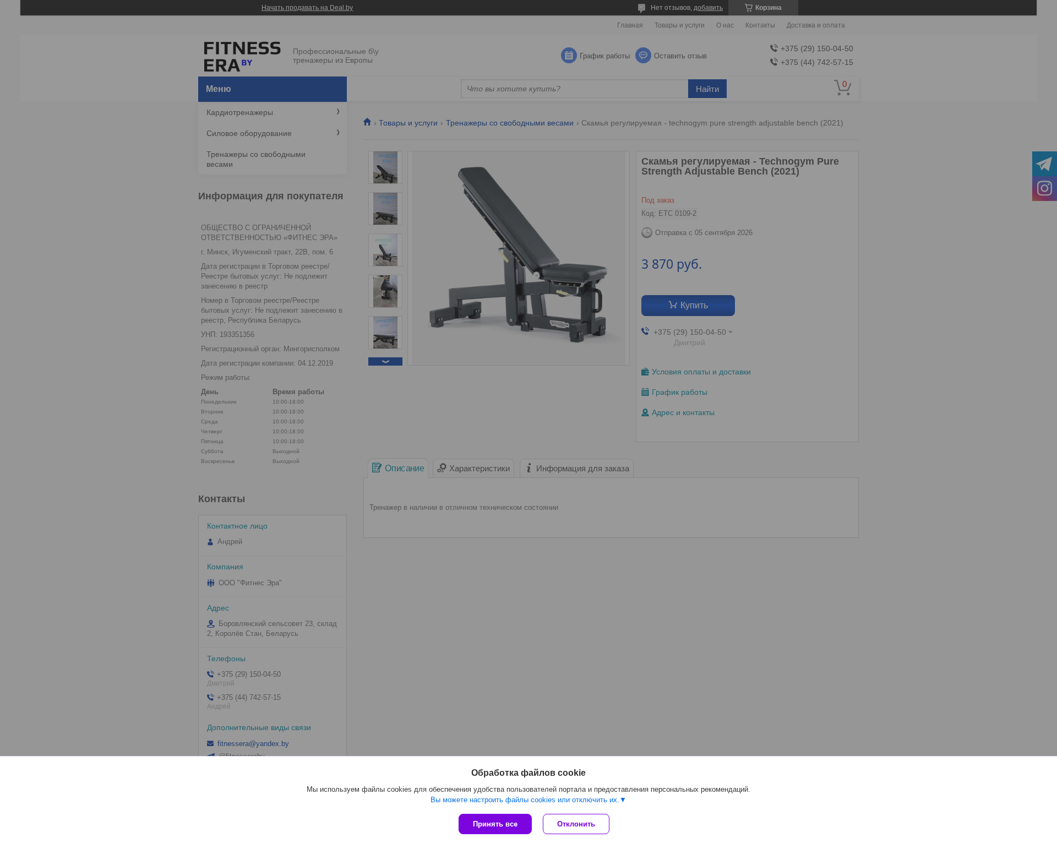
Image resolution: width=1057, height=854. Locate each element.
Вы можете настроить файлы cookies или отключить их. (525, 800)
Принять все (495, 824)
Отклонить (576, 824)
